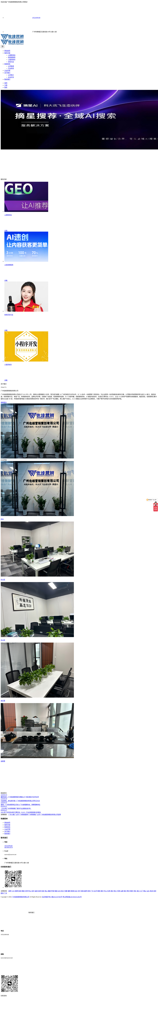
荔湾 (88, 891)
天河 (79, 891)
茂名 (134, 891)
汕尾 (121, 891)
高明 (9, 891)
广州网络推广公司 (34, 814)
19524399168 (36, 17)
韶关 (2, 893)
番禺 (69, 891)
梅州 (125, 891)
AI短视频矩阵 (8, 265)
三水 (13, 891)
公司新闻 (11, 66)
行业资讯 (11, 68)
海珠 (82, 891)
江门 (141, 891)
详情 (6, 230)
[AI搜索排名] (26, 211)
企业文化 (11, 77)
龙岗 (39, 891)
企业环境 (7, 70)
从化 (59, 891)
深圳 (154, 891)
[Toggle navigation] (2, 46)
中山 (105, 891)
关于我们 (7, 73)
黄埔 (72, 891)
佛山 (144, 891)
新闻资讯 (7, 64)
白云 (75, 891)
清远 (111, 891)
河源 (118, 891)
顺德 (16, 891)
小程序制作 (11, 59)
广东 (92, 891)
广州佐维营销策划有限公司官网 (50, 814)
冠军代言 (11, 62)
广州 (5, 893)
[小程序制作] (26, 361)
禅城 (23, 891)
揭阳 (98, 891)
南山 (46, 891)
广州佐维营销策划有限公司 (20, 897)
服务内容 (7, 53)
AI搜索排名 (11, 55)
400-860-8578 (8, 847)
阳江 (115, 891)
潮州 (102, 891)
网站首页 (7, 51)
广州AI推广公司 (13, 814)
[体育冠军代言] (26, 311)
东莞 (108, 891)
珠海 (151, 891)
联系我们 (7, 79)
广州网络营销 (23, 814)
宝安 (42, 891)
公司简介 (11, 75)
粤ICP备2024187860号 (55, 897)
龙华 (32, 891)
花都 (65, 891)
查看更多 (4, 402)
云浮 (95, 891)
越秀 (85, 891)
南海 (19, 891)
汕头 (148, 891)
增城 (55, 891)
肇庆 (131, 891)
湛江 (138, 891)
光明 (26, 891)
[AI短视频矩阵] (26, 261)
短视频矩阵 (11, 57)
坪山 (29, 891)
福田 (49, 891)
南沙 (62, 891)
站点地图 (45, 897)
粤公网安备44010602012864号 (72, 897)
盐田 (36, 891)
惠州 (128, 891)
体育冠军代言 (8, 315)
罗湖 (52, 891)
